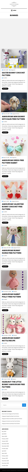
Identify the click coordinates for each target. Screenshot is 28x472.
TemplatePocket (14, 470)
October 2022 (5, 448)
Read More (5, 88)
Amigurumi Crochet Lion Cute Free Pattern (11, 421)
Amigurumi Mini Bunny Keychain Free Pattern (13, 117)
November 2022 (5, 446)
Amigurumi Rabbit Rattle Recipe (11, 339)
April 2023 (4, 433)
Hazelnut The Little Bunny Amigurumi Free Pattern (13, 384)
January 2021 (5, 458)
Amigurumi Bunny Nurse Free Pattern (11, 251)
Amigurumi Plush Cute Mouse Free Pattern (11, 423)
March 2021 (4, 453)
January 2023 (5, 441)
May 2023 (4, 431)
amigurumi (13, 70)
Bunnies (15, 291)
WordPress (24, 470)
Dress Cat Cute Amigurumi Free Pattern (10, 413)
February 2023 (5, 438)
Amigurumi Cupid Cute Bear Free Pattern (10, 416)
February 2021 (5, 455)
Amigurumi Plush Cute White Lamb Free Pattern (12, 418)
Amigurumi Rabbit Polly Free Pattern (11, 295)
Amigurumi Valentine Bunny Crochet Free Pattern (13, 206)
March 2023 (4, 436)
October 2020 (5, 465)
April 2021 (4, 451)
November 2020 (5, 463)
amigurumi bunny (15, 113)
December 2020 (5, 460)
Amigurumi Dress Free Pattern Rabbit (13, 161)
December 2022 (5, 443)
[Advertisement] (14, 33)
